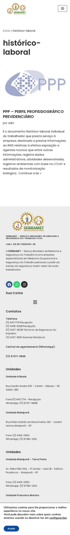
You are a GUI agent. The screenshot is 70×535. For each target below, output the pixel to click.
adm (11, 123)
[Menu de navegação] (62, 8)
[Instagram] (24, 284)
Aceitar (11, 528)
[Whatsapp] (16, 284)
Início (6, 31)
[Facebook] (9, 284)
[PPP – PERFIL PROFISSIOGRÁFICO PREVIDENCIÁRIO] (35, 84)
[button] (35, 302)
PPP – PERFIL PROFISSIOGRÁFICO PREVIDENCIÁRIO (33, 114)
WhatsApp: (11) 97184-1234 (21, 439)
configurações (58, 518)
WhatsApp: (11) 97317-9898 (22, 403)
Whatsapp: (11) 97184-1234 (21, 485)
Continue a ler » (30, 173)
